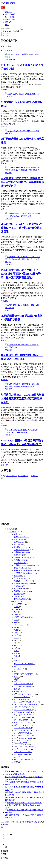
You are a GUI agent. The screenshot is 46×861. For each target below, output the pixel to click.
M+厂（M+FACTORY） (23, 684)
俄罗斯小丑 (18, 691)
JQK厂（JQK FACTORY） (24, 664)
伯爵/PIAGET (19, 555)
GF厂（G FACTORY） (22, 728)
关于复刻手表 (10, 14)
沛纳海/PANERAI (20, 560)
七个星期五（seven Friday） (24, 573)
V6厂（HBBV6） (20, 699)
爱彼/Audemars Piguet (21, 550)
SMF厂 (16, 607)
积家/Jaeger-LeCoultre (21, 537)
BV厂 (16, 689)
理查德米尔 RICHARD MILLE (25, 570)
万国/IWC (17, 596)
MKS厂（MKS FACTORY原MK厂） (27, 704)
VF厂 (16, 643)
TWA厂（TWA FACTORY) (23, 746)
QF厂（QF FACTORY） (23, 686)
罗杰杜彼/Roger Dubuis (22, 581)
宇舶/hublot (18, 545)
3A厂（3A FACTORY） (22, 725)
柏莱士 (16, 534)
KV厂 (16, 622)
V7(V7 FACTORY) (20, 744)
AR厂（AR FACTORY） (23, 723)
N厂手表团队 (10, 17)
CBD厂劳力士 (19, 604)
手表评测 (8, 96)
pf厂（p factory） (20, 625)
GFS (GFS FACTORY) (22, 740)
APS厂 (16, 677)
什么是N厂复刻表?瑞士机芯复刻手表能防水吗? (22, 805)
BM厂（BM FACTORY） (23, 715)
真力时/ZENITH (20, 563)
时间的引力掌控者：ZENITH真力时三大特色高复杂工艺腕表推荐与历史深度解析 (22, 398)
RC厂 (16, 612)
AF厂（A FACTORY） (22, 759)
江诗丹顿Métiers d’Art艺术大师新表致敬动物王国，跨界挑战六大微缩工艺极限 (21, 228)
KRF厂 (16, 614)
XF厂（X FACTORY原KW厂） (25, 702)
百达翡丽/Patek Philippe (22, 557)
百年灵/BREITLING (21, 591)
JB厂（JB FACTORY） (22, 712)
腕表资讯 (8, 173)
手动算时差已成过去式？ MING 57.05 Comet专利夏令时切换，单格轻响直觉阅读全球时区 (22, 182)
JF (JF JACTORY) (20, 742)
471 (34, 476)
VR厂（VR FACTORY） (23, 752)
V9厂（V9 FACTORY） (23, 707)
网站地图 (4, 824)
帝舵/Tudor (18, 576)
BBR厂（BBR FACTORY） (24, 674)
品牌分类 (12, 532)
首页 (7, 25)
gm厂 (16, 757)
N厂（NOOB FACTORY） (24, 694)
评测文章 (8, 12)
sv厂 (15, 627)
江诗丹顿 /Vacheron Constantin (25, 565)
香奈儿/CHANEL (20, 578)
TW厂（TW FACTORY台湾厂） (26, 730)
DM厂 (16, 635)
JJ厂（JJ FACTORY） (22, 733)
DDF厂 (7, 310)
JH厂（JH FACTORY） (22, 735)
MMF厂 (16, 633)
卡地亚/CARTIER (20, 599)
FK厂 (16, 658)
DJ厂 (15, 648)
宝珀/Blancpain (19, 542)
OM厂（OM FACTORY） (23, 738)
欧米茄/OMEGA (20, 547)
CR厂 (16, 620)
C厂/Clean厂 (18, 669)
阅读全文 (4, 90)
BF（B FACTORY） (21, 754)
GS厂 (16, 638)
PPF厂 (16, 646)
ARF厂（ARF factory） (22, 617)
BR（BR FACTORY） (22, 749)
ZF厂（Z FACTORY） (22, 697)
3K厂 (16, 681)
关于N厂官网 (10, 19)
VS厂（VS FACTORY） (23, 710)
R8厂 (15, 666)
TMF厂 (16, 630)
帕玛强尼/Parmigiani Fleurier (24, 583)
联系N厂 (8, 22)
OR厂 (16, 762)
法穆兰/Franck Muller (21, 552)
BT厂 (16, 671)
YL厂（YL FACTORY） (23, 717)
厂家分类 (12, 601)
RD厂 (16, 653)
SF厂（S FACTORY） (22, 720)
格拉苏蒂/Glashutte (20, 568)
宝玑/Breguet (18, 594)
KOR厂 (16, 651)
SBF (15, 679)
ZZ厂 (16, 661)
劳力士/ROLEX (11, 60)
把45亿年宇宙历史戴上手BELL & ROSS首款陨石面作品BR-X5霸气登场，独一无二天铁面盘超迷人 (21, 274)
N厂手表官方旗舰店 (29, 822)
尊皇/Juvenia (18, 586)
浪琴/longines (18, 539)
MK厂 (16, 640)
